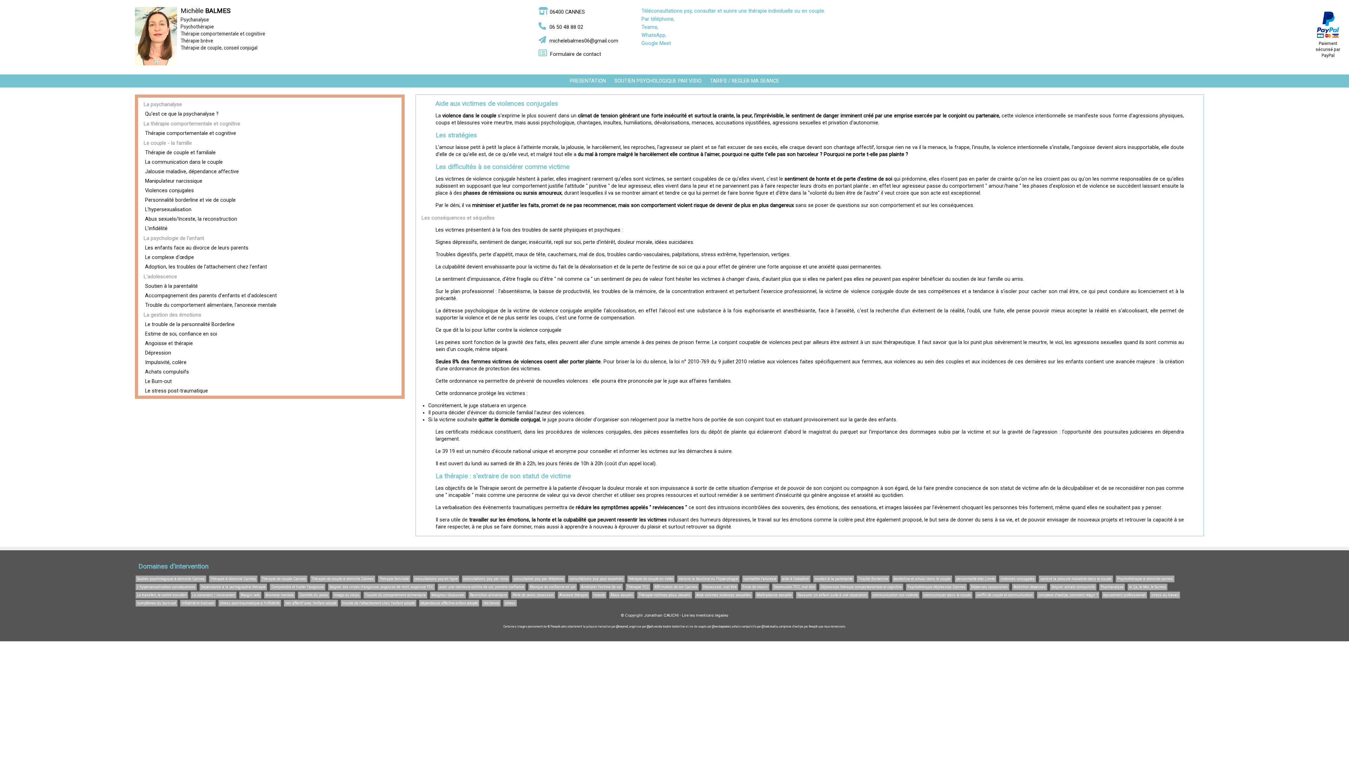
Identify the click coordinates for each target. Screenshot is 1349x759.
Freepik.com (558, 626)
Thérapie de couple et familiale (180, 153)
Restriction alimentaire (488, 595)
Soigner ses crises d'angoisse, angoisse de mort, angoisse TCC (382, 587)
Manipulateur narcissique (173, 181)
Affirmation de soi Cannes (675, 587)
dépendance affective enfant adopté (449, 603)
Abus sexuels (622, 595)
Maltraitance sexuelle (774, 595)
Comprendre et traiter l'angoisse (297, 587)
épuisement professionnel (1124, 595)
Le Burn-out (158, 381)
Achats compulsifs (167, 372)
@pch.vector (654, 626)
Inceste (599, 595)
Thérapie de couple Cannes (284, 579)
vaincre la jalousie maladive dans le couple (1076, 579)
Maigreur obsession (447, 595)
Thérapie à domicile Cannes (233, 579)
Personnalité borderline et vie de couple (190, 200)
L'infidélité (156, 229)
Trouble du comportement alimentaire (395, 595)
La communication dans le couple (184, 162)
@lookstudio (770, 626)
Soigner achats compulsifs (1073, 587)
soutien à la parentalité (834, 579)
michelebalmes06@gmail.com (583, 41)
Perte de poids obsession (533, 595)
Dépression (158, 353)
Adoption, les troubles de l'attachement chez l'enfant (206, 267)
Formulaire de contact (575, 54)
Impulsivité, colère (166, 362)
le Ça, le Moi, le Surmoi (1147, 587)
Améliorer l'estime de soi (601, 587)
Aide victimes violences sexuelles (723, 595)
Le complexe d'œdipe (169, 257)
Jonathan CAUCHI (661, 615)
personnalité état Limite (975, 579)
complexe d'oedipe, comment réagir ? (1068, 595)
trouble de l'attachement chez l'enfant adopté (378, 603)
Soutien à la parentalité (171, 286)
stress (510, 603)
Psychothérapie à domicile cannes (1145, 579)
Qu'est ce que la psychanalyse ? (182, 114)
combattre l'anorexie (760, 579)
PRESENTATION (588, 81)
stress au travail (1165, 595)
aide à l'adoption (795, 579)
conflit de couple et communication (1005, 595)
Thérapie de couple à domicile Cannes (343, 579)
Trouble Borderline (873, 579)
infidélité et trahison (198, 603)
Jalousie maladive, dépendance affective (192, 172)
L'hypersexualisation (168, 210)
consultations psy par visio (485, 579)
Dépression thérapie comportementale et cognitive (861, 587)
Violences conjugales (169, 191)
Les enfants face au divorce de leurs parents (196, 248)
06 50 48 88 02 (566, 27)
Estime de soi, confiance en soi (181, 334)
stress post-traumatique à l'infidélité (250, 603)
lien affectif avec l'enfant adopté (311, 603)
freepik (813, 626)
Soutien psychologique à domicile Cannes (171, 579)
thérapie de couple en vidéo (651, 579)
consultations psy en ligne (436, 579)
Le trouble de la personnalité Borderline (190, 324)
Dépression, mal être (720, 587)
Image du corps (346, 595)
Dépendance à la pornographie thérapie (233, 587)
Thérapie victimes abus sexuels (665, 595)
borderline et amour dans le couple (922, 579)
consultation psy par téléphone (539, 579)
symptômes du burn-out (156, 603)
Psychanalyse (1112, 587)
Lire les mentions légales (705, 615)
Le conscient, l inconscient (213, 595)
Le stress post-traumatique (176, 391)
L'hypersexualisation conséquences (166, 587)
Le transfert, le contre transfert (162, 595)
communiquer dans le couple (947, 595)
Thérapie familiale (394, 579)
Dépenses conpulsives (989, 587)
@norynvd (622, 626)
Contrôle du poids (313, 595)
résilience (491, 603)
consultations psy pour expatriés (596, 579)
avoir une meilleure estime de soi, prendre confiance (481, 587)
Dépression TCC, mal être (794, 587)
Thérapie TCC (638, 587)
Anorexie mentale (280, 595)
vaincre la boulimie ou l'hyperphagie (708, 579)
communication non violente (895, 595)
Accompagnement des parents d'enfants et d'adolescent (211, 296)
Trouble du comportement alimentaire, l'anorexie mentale (210, 305)
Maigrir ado (250, 595)
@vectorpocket (721, 626)
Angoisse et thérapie (169, 343)
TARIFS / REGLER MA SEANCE (744, 81)
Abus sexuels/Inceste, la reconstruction (191, 219)
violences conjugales (1018, 579)
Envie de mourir (755, 587)
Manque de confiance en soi (552, 587)
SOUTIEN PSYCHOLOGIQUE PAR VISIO (658, 81)
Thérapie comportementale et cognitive (190, 133)
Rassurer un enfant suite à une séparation (832, 595)
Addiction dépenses (1030, 587)
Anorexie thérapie (573, 595)
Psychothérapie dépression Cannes (936, 587)
